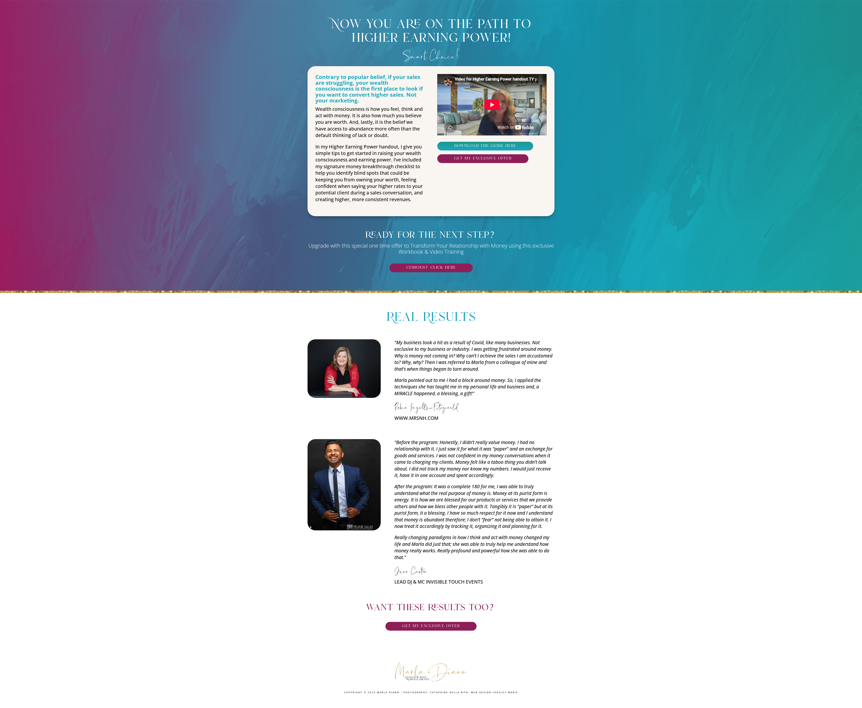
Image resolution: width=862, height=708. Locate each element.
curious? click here (431, 268)
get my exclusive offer (483, 158)
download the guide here (485, 146)
